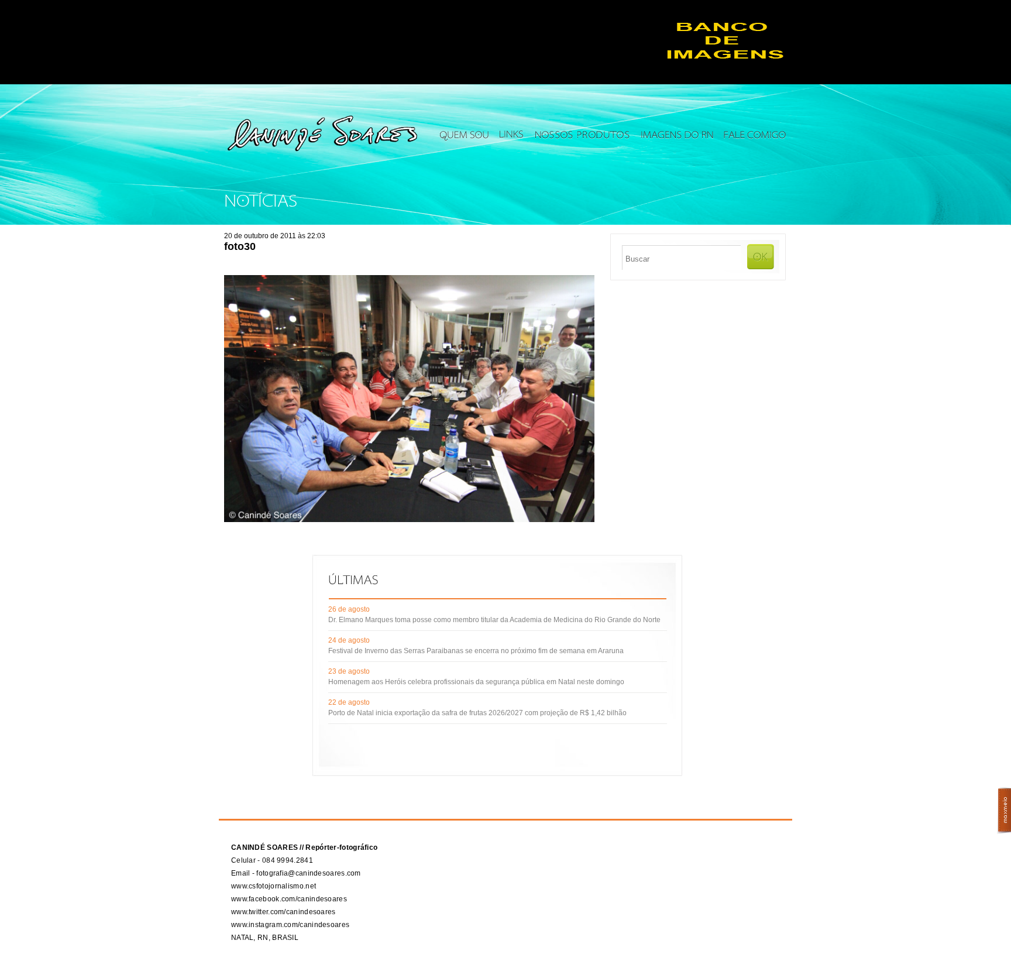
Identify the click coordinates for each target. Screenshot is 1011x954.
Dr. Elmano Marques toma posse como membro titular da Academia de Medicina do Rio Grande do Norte (494, 620)
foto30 (240, 246)
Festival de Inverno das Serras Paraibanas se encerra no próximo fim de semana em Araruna (476, 651)
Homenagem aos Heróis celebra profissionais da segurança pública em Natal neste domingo (476, 682)
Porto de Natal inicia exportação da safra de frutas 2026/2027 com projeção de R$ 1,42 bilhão (477, 713)
